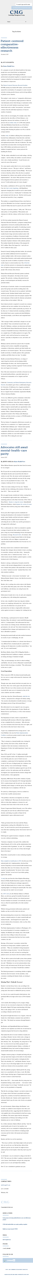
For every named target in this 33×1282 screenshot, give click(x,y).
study (7, 135)
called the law (26, 696)
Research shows (17, 534)
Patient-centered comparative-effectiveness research (12, 45)
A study (3, 878)
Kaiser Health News (8, 66)
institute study (13, 122)
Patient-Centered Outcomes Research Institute (15, 85)
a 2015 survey (6, 893)
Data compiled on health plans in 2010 (11, 861)
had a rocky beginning (12, 188)
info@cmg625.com (5, 1185)
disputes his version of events (24, 504)
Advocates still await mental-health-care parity (14, 450)
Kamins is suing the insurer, (16, 502)
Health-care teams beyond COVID (10, 1229)
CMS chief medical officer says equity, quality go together (15, 1224)
